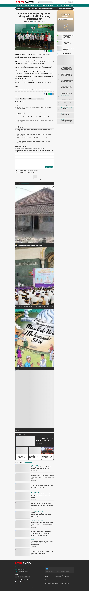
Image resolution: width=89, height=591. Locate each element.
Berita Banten (23, 98)
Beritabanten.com (28, 21)
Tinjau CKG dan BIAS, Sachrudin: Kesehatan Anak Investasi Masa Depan (30, 429)
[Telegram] (51, 51)
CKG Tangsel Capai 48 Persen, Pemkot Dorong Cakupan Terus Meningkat (41, 514)
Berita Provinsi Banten (32, 98)
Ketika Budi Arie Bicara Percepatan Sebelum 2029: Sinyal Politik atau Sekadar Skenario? (35, 103)
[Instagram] (25, 577)
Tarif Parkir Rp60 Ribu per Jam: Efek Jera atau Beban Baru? (42, 552)
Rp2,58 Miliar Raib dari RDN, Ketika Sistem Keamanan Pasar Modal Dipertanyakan (34, 134)
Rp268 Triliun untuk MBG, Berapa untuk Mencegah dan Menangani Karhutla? (66, 92)
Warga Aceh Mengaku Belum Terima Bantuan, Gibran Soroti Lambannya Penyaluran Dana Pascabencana (66, 117)
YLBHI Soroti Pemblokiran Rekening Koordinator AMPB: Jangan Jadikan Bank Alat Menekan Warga (67, 75)
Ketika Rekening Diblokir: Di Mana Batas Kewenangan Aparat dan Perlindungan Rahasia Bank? (66, 69)
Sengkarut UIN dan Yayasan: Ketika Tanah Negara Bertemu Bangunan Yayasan (42, 524)
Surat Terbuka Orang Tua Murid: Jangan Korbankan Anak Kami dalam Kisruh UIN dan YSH (41, 533)
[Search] (39, 2)
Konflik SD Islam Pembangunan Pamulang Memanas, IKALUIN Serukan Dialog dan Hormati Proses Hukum (66, 111)
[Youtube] (27, 577)
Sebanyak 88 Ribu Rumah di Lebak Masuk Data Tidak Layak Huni (29, 245)
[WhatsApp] (49, 51)
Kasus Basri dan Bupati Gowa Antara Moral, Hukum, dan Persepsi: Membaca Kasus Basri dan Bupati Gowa (67, 99)
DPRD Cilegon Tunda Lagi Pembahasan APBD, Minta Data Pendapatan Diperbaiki (34, 137)
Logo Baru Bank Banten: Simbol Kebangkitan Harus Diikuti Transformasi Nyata (33, 141)
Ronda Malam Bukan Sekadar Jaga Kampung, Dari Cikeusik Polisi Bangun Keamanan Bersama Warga (35, 121)
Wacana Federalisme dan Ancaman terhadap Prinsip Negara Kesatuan (66, 121)
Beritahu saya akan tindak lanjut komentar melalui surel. (27, 170)
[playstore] (22, 581)
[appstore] (17, 581)
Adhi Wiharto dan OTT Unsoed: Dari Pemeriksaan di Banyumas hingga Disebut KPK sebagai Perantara (34, 108)
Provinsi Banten (40, 98)
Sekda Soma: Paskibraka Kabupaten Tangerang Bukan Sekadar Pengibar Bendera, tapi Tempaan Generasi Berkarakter (35, 125)
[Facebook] (44, 51)
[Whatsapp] (21, 577)
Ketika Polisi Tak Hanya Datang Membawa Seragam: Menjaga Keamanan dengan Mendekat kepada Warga (34, 130)
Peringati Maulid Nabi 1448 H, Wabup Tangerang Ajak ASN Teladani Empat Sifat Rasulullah (55, 8)
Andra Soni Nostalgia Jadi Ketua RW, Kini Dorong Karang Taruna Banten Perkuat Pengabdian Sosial (34, 112)
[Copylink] (53, 51)
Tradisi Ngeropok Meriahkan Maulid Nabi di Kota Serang (27, 368)
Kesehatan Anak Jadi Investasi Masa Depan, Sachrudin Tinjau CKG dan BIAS (42, 505)
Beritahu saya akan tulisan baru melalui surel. (25, 172)
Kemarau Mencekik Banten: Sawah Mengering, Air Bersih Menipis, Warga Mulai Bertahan (35, 116)
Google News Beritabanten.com (42, 89)
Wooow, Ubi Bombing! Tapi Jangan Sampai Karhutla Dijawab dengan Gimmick (66, 104)
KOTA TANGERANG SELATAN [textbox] (64, 19)
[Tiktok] (29, 577)
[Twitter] (47, 51)
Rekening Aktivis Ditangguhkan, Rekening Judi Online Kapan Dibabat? (67, 86)
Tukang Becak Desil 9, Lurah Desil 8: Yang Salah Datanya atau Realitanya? (42, 543)
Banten (17, 98)
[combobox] (65, 19)
